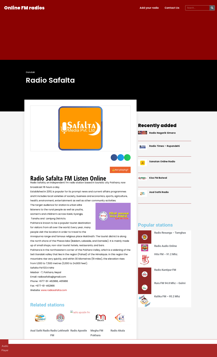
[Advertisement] (108, 34)
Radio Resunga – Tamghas (170, 232)
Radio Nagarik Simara (162, 133)
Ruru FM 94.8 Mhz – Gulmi (170, 283)
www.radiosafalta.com (54, 290)
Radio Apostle (78, 330)
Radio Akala (118, 330)
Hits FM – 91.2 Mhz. (166, 254)
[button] (114, 157)
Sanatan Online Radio (162, 161)
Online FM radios (24, 8)
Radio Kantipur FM (165, 269)
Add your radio (149, 8)
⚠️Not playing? (120, 169)
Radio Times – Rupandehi (164, 146)
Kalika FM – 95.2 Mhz (167, 296)
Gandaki (30, 72)
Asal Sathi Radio (40, 330)
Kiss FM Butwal (158, 178)
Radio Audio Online (165, 245)
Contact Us (172, 8)
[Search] (212, 7)
